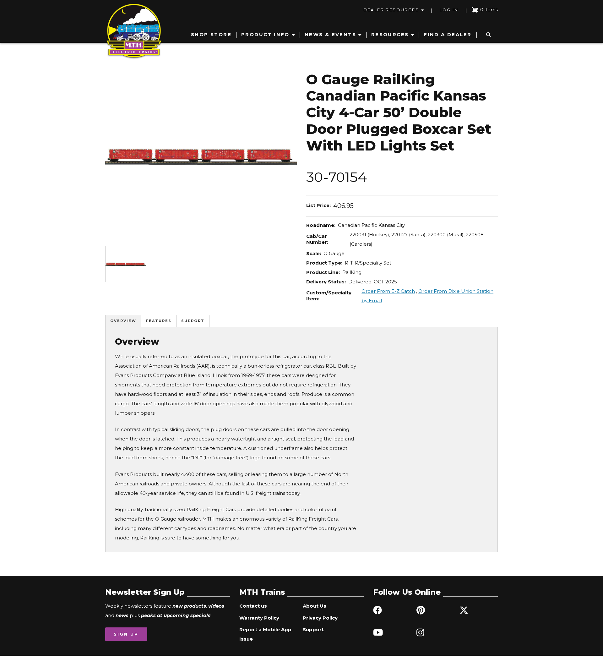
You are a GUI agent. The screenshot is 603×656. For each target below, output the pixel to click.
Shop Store (211, 34)
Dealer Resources (391, 9)
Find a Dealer (447, 34)
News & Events (330, 34)
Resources (390, 34)
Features (158, 321)
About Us (314, 606)
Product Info (265, 34)
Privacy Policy (320, 618)
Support (192, 321)
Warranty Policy (259, 618)
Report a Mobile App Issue (265, 634)
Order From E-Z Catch (388, 291)
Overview (123, 321)
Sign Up (126, 634)
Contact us (253, 606)
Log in (449, 9)
